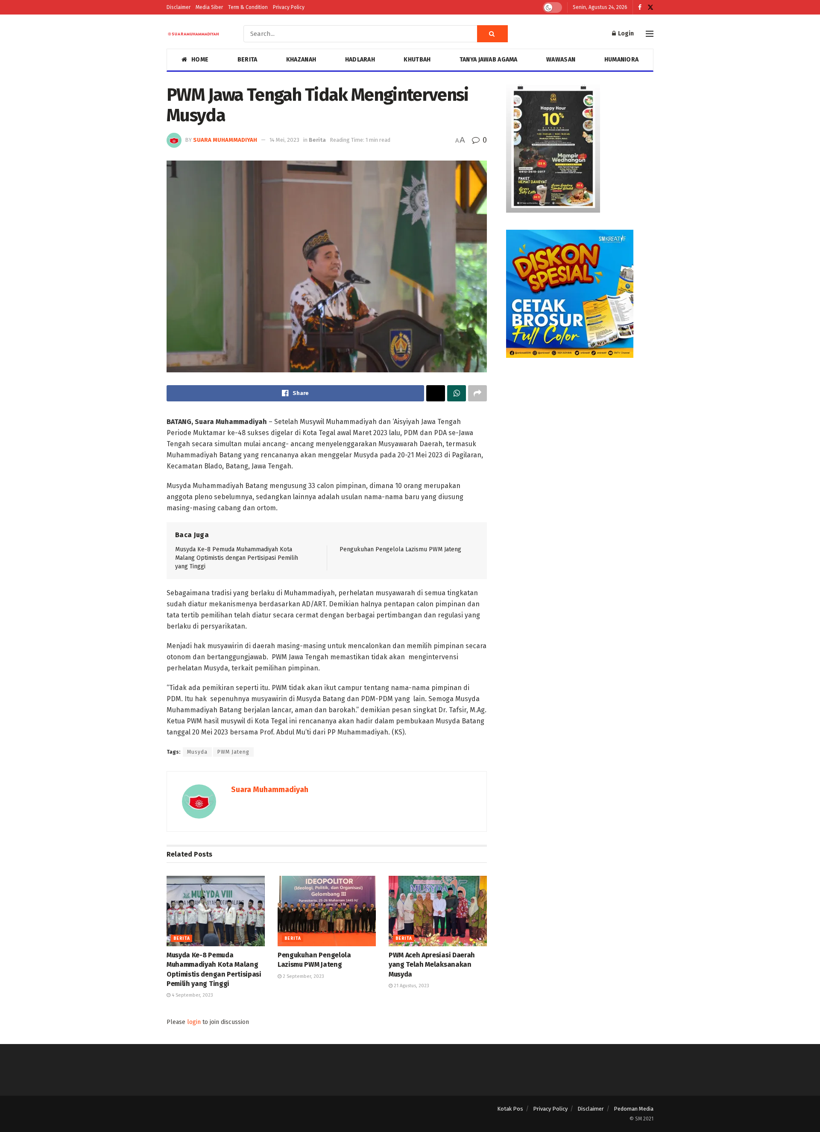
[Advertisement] (579, 434)
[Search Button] (492, 33)
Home (199, 59)
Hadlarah (360, 59)
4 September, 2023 (191, 995)
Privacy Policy (289, 7)
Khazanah (301, 59)
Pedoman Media (633, 1109)
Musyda (197, 752)
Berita (247, 59)
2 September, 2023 (302, 976)
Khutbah (417, 59)
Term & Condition (248, 7)
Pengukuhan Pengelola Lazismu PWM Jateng (400, 549)
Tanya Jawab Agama (489, 59)
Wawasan (560, 59)
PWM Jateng (233, 752)
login (194, 1022)
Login (625, 33)
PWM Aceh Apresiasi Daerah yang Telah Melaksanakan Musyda (432, 964)
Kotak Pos (510, 1109)
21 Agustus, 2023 (410, 986)
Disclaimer (178, 7)
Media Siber (209, 7)
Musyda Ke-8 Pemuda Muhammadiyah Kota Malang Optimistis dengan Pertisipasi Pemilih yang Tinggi (236, 558)
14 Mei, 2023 (284, 140)
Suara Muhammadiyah (225, 140)
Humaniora (621, 59)
